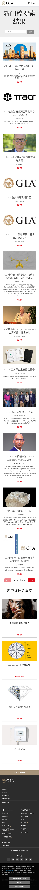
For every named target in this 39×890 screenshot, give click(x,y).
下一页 (31, 580)
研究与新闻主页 (6, 795)
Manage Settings (19, 878)
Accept (19, 882)
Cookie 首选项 (5, 845)
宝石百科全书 (5, 789)
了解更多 (19, 635)
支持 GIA (23, 826)
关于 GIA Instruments (7, 810)
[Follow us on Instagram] (22, 859)
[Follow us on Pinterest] (26, 859)
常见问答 (4, 819)
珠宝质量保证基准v (7, 834)
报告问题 (23, 822)
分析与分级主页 (6, 799)
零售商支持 (5, 813)
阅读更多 (19, 82)
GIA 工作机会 (24, 816)
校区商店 (4, 816)
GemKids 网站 (6, 826)
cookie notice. (9, 870)
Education (4, 792)
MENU (35, 3)
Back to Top (20, 773)
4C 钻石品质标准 (6, 837)
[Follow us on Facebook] (8, 859)
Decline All (19, 886)
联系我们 (23, 829)
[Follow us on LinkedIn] (13, 859)
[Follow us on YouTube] (17, 859)
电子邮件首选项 (6, 842)
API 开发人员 (24, 832)
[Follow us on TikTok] (30, 859)
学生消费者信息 (25, 810)
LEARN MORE (19, 677)
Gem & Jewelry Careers (27, 813)
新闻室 (3, 822)
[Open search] (29, 3)
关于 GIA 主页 (5, 802)
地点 (22, 819)
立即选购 (19, 760)
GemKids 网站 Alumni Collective (8, 829)
